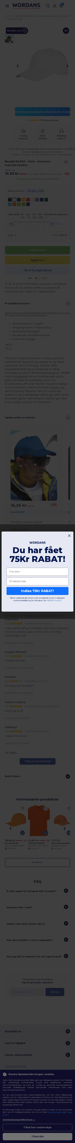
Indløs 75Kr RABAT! (37, 591)
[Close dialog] (69, 535)
